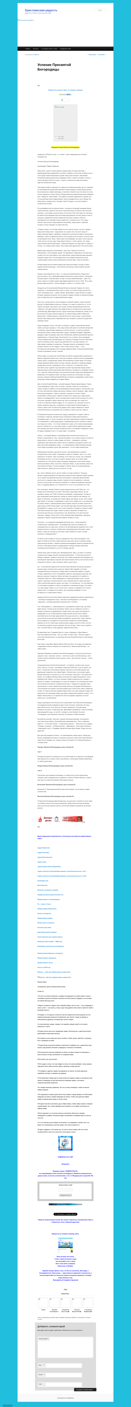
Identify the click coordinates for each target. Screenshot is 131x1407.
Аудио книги (41, 862)
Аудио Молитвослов (44, 857)
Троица (43, 1309)
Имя (42, 1365)
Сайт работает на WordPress (65, 1398)
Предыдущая (91, 54)
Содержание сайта (65, 49)
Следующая (102, 54)
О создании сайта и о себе (49, 49)
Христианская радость (41, 10)
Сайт (40, 1384)
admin (57, 1317)
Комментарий (44, 1338)
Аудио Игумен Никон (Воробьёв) (49, 866)
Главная (27, 49)
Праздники (68, 1317)
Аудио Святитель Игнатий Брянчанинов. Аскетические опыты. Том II (61, 876)
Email (42, 1374)
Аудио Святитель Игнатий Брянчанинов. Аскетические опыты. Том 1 (61, 871)
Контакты (35, 49)
